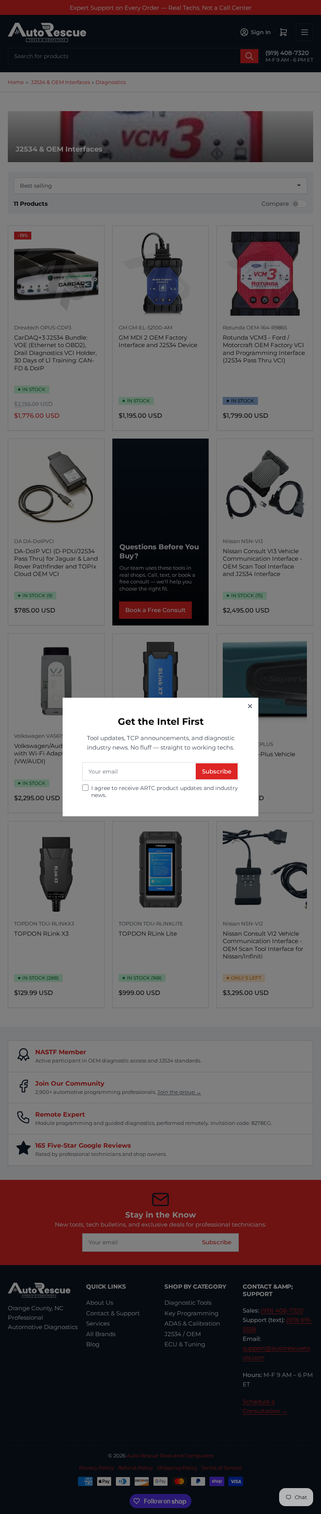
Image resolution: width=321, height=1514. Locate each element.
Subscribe (216, 771)
